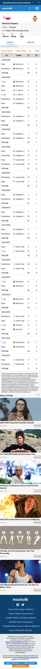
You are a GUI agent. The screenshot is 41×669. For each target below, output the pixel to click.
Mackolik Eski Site (24, 630)
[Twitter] (22, 605)
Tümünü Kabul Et (20, 666)
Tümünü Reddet (29, 663)
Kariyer (10, 42)
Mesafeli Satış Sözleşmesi (20, 622)
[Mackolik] (7, 8)
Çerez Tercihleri (12, 663)
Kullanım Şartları (28, 618)
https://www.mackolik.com (15, 642)
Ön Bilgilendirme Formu (13, 626)
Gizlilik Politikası (13, 618)
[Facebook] (18, 605)
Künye (11, 609)
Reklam (29, 609)
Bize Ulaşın (20, 609)
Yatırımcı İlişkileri (31, 626)
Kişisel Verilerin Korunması (20, 613)
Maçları (30, 42)
